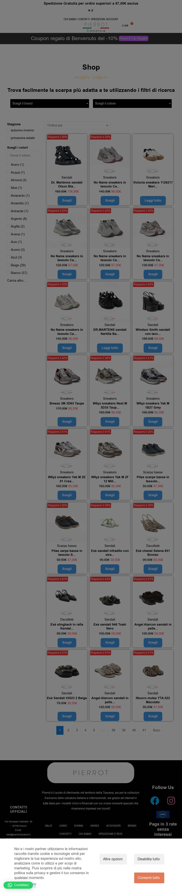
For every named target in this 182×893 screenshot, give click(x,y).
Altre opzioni (112, 859)
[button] (18, 885)
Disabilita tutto (149, 859)
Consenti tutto (149, 877)
